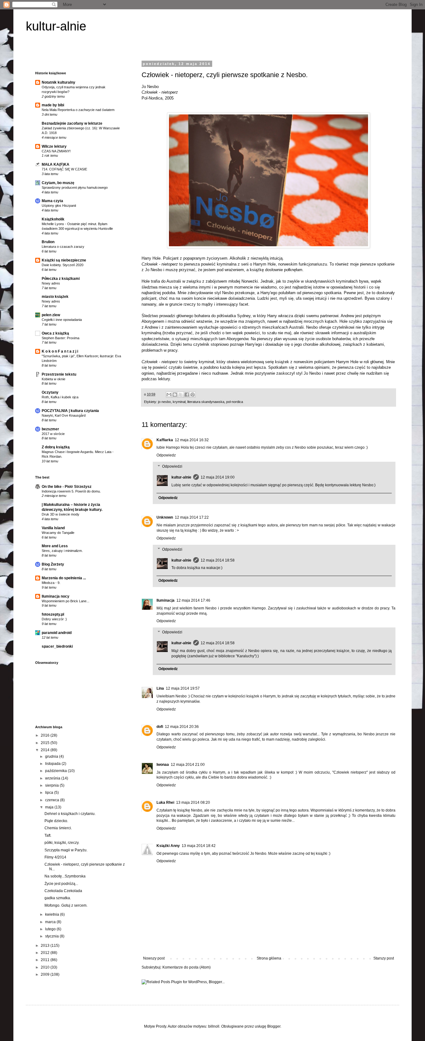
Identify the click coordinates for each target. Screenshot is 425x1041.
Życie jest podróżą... (61, 883)
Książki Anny (168, 846)
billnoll (213, 1026)
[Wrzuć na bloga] (175, 394)
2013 (45, 945)
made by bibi (53, 105)
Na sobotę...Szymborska (65, 876)
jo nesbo (164, 402)
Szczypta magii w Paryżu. (65, 850)
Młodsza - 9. (51, 583)
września (53, 778)
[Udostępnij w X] (181, 394)
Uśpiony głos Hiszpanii (59, 205)
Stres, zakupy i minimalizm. (62, 551)
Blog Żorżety (53, 564)
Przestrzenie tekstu (59, 374)
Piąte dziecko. (56, 821)
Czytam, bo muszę (58, 183)
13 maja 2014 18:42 (199, 846)
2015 (45, 743)
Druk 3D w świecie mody (60, 514)
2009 (45, 974)
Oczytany (50, 392)
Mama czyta (52, 201)
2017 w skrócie (53, 434)
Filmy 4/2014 (55, 857)
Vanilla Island (53, 528)
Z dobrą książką (56, 447)
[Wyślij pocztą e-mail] (169, 394)
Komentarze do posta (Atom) (186, 967)
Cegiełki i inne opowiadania (62, 320)
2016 (45, 735)
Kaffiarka (164, 440)
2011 (45, 960)
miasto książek (55, 296)
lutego (51, 929)
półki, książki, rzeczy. (61, 842)
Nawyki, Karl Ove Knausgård (64, 415)
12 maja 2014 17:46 (193, 600)
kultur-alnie (56, 26)
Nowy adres (51, 283)
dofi (159, 726)
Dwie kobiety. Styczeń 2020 (62, 265)
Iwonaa (162, 764)
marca (51, 922)
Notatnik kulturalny (58, 82)
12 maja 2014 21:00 (188, 764)
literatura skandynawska (205, 402)
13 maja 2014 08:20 (193, 802)
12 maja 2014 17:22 (192, 517)
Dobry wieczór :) (54, 619)
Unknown (164, 517)
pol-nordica (234, 402)
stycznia (52, 936)
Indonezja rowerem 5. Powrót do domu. (71, 491)
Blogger (273, 1026)
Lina (160, 688)
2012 (45, 953)
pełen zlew (51, 315)
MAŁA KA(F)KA (55, 164)
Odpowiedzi (172, 466)
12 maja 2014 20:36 (182, 726)
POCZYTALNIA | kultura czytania (70, 411)
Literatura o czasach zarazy (63, 246)
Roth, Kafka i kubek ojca (60, 397)
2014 (45, 750)
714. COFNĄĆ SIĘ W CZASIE (64, 169)
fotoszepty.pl (53, 614)
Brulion (48, 242)
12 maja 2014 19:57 (183, 688)
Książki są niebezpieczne (64, 260)
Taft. (47, 835)
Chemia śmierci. (58, 828)
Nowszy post (154, 958)
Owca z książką (55, 333)
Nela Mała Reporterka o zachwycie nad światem (78, 110)
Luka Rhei (165, 802)
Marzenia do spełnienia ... (64, 578)
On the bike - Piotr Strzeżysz (66, 486)
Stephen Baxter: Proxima (60, 338)
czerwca (52, 800)
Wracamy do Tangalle (58, 532)
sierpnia (52, 785)
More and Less (55, 546)
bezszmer (50, 429)
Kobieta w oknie (53, 379)
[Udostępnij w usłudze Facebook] (187, 394)
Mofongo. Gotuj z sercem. (65, 905)
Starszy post (383, 958)
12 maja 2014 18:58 (218, 560)
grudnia (52, 756)
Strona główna (269, 958)
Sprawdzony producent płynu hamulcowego (75, 187)
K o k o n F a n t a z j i (60, 351)
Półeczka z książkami (61, 278)
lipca (49, 792)
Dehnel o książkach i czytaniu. (70, 814)
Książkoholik (53, 219)
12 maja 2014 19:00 (218, 477)
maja (49, 807)
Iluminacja (165, 600)
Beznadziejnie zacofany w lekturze (72, 123)
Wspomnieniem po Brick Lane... (65, 601)
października (56, 771)
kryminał (179, 402)
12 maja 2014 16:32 (192, 440)
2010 (45, 967)
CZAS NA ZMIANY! (56, 151)
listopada (53, 763)
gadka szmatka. (57, 898)
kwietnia (52, 914)
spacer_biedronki (57, 646)
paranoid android (57, 633)
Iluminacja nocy (55, 596)
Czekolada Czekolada (63, 891)
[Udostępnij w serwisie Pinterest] (192, 394)
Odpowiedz (166, 455)
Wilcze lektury (54, 146)
